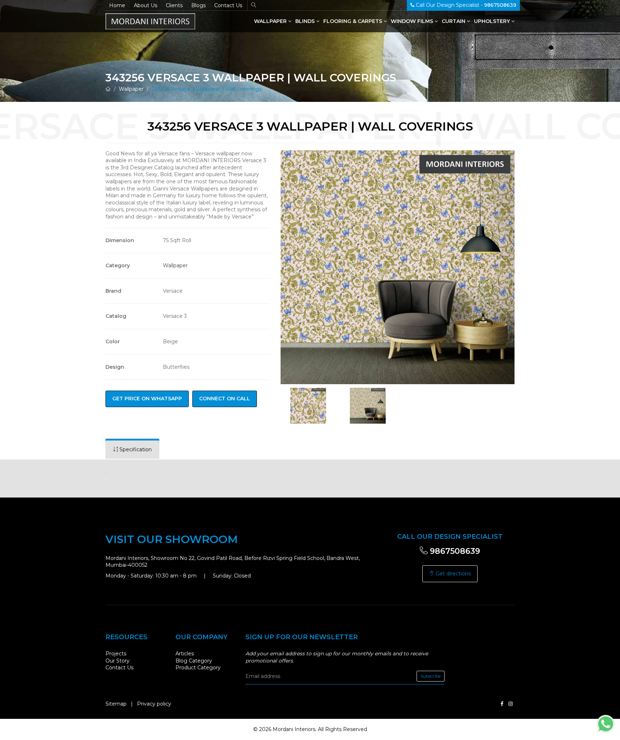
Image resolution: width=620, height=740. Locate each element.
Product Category (198, 667)
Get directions (452, 573)
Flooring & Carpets (353, 21)
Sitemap (116, 704)
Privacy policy (154, 704)
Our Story (117, 660)
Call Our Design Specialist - (465, 5)
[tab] (132, 449)
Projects (115, 653)
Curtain (454, 21)
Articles (184, 653)
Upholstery (492, 21)
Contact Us (228, 5)
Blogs (198, 5)
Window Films (413, 21)
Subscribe (431, 676)
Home (117, 5)
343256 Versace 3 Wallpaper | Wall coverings (207, 89)
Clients (174, 5)
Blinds (305, 21)
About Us (145, 5)
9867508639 (454, 551)
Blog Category (193, 660)
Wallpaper (271, 21)
